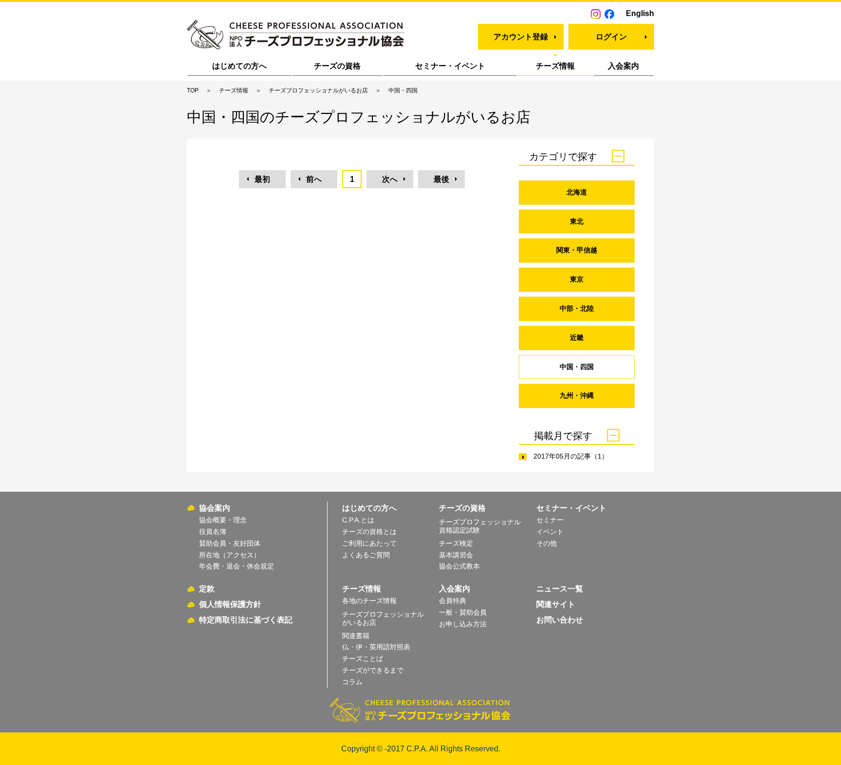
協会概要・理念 (223, 520)
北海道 (577, 192)
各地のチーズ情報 (369, 601)
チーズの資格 (337, 66)
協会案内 (214, 508)
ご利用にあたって (369, 543)
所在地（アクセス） (229, 555)
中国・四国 (577, 367)
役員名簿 (212, 531)
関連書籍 (355, 636)
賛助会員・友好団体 (229, 543)
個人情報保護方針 (230, 604)
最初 (262, 179)
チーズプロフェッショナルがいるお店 (318, 90)
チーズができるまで (372, 670)
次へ (390, 179)
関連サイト (555, 604)
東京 (577, 279)
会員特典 (452, 601)
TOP (193, 90)
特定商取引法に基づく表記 (246, 620)
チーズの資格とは (369, 531)
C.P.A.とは (358, 520)
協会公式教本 (459, 566)
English (640, 13)
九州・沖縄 (577, 395)
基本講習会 (456, 555)
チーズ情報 (555, 66)
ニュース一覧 (559, 589)
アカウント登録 (521, 37)
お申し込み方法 (463, 624)
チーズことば (362, 658)
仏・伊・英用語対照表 (376, 647)
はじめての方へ (239, 66)
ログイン (611, 37)
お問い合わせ (559, 620)
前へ (314, 179)
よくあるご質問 (366, 555)
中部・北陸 (577, 308)
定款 (207, 589)
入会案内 (623, 66)
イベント (550, 531)
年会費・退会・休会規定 (236, 566)
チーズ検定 (456, 543)
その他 (546, 543)
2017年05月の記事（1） (570, 456)
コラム (352, 682)
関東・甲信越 (576, 250)
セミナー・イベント (450, 66)
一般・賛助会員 (463, 612)
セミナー (550, 520)
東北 (577, 221)
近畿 (577, 337)
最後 (441, 179)
